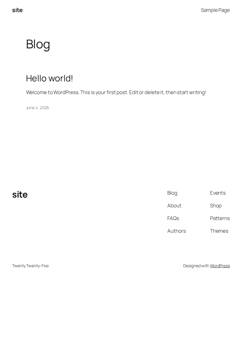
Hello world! (49, 78)
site (17, 10)
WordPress (220, 265)
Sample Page (215, 9)
